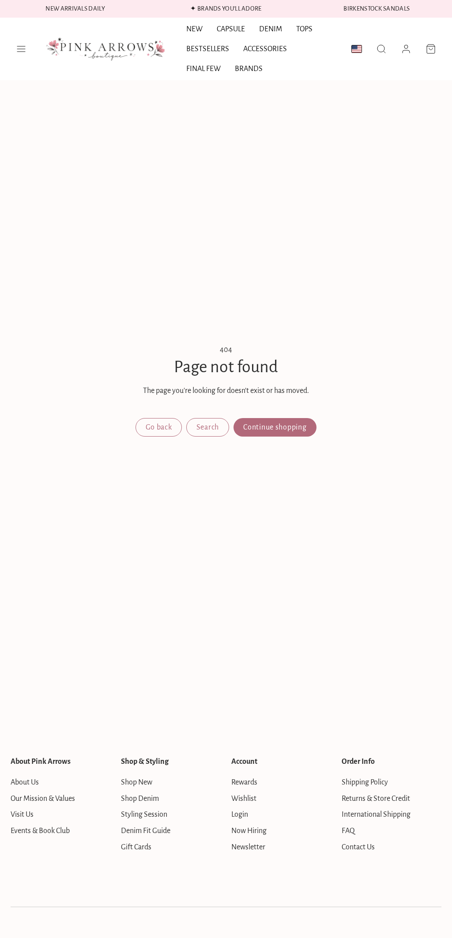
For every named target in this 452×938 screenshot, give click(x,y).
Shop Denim (140, 799)
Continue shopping (274, 427)
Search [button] (207, 427)
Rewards (244, 782)
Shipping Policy (365, 782)
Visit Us (22, 814)
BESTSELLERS (207, 49)
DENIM (270, 29)
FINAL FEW (203, 69)
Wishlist (243, 799)
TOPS (304, 29)
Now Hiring (249, 831)
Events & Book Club (40, 831)
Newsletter (248, 847)
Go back (159, 427)
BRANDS (249, 69)
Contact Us (358, 847)
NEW (194, 29)
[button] (21, 49)
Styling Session (144, 814)
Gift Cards (136, 847)
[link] (406, 49)
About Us (25, 782)
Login (239, 814)
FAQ (348, 831)
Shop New (136, 782)
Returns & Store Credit (376, 799)
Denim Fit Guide (145, 831)
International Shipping (376, 814)
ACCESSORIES (265, 49)
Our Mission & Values (43, 799)
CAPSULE (231, 29)
